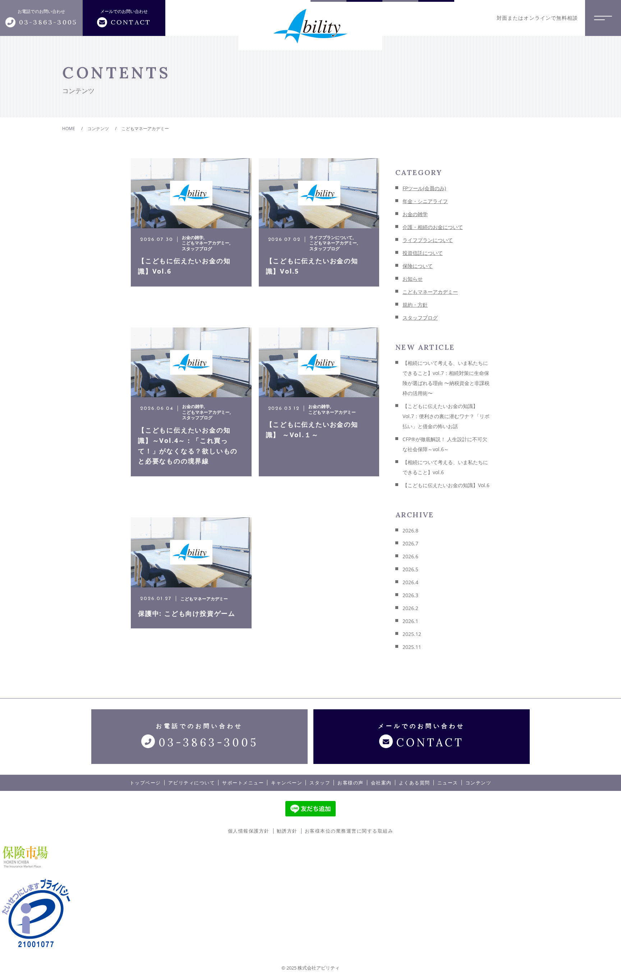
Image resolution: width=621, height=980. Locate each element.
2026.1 (410, 621)
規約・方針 (415, 304)
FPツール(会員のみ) (424, 188)
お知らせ (412, 278)
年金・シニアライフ (425, 201)
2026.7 (410, 543)
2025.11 (411, 647)
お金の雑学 (415, 214)
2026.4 (410, 582)
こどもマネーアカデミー (430, 291)
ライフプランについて (427, 240)
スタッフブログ (420, 317)
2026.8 (410, 530)
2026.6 (410, 556)
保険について (417, 265)
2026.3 (410, 595)
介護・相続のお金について (432, 227)
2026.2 (410, 608)
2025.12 (411, 634)
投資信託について (422, 252)
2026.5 (410, 569)
